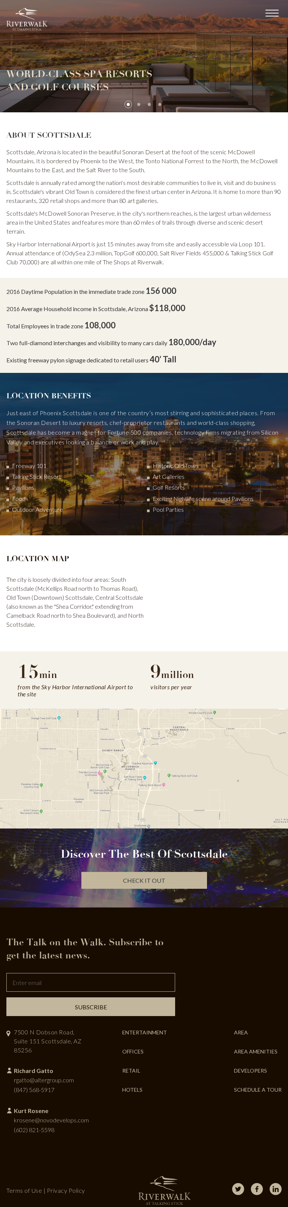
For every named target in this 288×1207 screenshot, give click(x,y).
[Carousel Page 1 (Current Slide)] (128, 104)
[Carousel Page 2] (138, 104)
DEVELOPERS (250, 1070)
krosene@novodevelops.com (51, 1120)
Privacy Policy (66, 1190)
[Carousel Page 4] (159, 104)
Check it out (144, 880)
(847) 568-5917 (34, 1089)
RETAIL (131, 1070)
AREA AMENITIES (256, 1051)
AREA (241, 1032)
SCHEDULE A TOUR (258, 1089)
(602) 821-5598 (34, 1129)
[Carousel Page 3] (149, 104)
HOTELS (132, 1089)
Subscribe (91, 1006)
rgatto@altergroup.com (44, 1079)
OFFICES (133, 1051)
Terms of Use (24, 1190)
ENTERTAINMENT (144, 1032)
